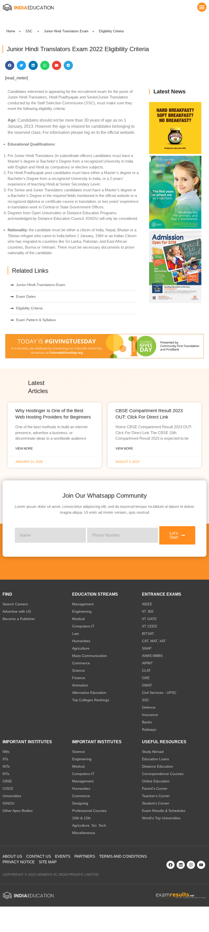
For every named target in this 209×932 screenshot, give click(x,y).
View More (24, 448)
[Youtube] (201, 865)
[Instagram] (191, 865)
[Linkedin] (181, 865)
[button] (201, 7)
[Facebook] (170, 865)
